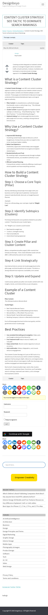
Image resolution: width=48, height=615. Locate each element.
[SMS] (34, 392)
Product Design (8, 550)
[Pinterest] (19, 388)
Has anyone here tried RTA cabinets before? (19, 497)
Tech (4, 557)
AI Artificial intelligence (11, 519)
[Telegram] (29, 392)
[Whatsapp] (29, 388)
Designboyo (14, 4)
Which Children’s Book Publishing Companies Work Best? (23, 493)
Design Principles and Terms (13, 531)
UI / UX (5, 560)
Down (7, 72)
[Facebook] (5, 388)
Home (4, 31)
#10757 (42, 48)
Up (7, 66)
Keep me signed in (11, 420)
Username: (7, 404)
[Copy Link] (10, 392)
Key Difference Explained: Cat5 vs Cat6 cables (19, 503)
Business (6, 525)
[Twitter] (10, 388)
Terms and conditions (11, 578)
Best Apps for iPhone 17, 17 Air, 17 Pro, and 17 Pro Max (23, 506)
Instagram (6, 587)
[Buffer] (14, 392)
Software (6, 554)
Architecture (7, 522)
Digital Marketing (18, 31)
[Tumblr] (38, 388)
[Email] (34, 388)
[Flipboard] (19, 392)
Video (5, 563)
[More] (38, 392)
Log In (6, 424)
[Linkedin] (14, 388)
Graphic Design (8, 538)
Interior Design (8, 541)
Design (5, 528)
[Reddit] (24, 388)
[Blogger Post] (5, 392)
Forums (9, 31)
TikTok (18, 587)
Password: (7, 412)
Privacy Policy (8, 575)
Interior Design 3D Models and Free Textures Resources (23, 500)
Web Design (7, 566)
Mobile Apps (7, 544)
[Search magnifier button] (42, 465)
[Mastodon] (24, 392)
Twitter (13, 587)
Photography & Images (11, 547)
